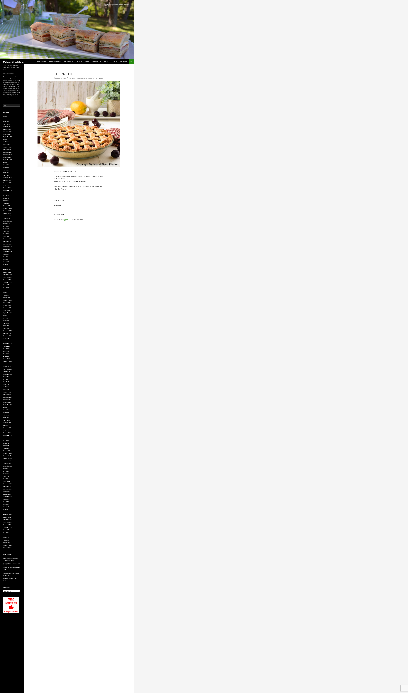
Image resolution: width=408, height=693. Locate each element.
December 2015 (7, 428)
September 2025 (7, 137)
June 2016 (6, 412)
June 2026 (6, 119)
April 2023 (6, 203)
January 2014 (7, 486)
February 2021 (7, 269)
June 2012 (6, 535)
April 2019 (6, 325)
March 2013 (6, 512)
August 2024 (6, 162)
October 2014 (7, 463)
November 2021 (7, 246)
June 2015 (6, 443)
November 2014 (7, 461)
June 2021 (6, 259)
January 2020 (7, 302)
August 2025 (6, 139)
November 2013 (7, 491)
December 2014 (7, 458)
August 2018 (6, 346)
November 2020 (7, 277)
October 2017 (7, 371)
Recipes (87, 62)
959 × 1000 (72, 78)
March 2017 (6, 389)
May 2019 (6, 323)
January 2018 (7, 364)
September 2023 (7, 190)
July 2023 (6, 195)
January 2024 (7, 180)
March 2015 (6, 451)
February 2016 (7, 422)
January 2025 (7, 149)
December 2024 (7, 152)
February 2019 (7, 331)
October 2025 (7, 134)
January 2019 (7, 333)
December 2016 (7, 397)
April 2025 (6, 142)
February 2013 (7, 514)
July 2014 (6, 471)
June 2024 (6, 167)
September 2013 (7, 496)
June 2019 (6, 320)
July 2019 (6, 318)
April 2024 (6, 172)
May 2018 (6, 354)
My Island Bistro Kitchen (13, 62)
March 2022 (6, 236)
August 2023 (6, 193)
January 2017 (7, 394)
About (105, 62)
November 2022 (7, 216)
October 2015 (7, 433)
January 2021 (7, 272)
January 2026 (7, 129)
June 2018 (6, 351)
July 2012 (6, 532)
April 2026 (6, 121)
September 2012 (7, 527)
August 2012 (6, 530)
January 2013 (7, 517)
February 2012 (7, 545)
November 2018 (7, 338)
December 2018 (7, 336)
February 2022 (7, 239)
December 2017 (7, 366)
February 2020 (7, 300)
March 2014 (6, 481)
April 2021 (6, 264)
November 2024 (7, 154)
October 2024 (7, 157)
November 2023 (7, 185)
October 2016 (7, 402)
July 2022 (6, 226)
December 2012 (7, 519)
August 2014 (6, 468)
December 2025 (7, 131)
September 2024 (7, 160)
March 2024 (6, 175)
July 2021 (6, 257)
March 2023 (6, 206)
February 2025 (7, 147)
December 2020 (7, 274)
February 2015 (7, 453)
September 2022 (7, 221)
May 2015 (6, 445)
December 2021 (7, 244)
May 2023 (6, 200)
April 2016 (6, 417)
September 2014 (7, 466)
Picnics (79, 62)
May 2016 (6, 415)
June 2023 (6, 198)
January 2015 (7, 456)
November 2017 (7, 369)
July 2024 (6, 165)
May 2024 (6, 170)
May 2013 (6, 507)
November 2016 (7, 399)
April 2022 (6, 234)
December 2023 (7, 183)
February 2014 (7, 484)
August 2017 (6, 376)
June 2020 (6, 290)
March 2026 (6, 124)
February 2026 (7, 126)
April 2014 (6, 479)
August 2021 (6, 254)
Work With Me (96, 62)
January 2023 (7, 211)
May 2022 (6, 231)
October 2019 (7, 310)
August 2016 (6, 407)
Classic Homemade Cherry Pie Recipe (90, 78)
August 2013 (6, 499)
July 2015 (6, 440)
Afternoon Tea (41, 62)
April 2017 (6, 387)
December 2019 (7, 305)
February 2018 (7, 361)
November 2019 (7, 308)
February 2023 (7, 208)
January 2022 (7, 241)
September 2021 (7, 251)
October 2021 (7, 249)
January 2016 (7, 425)
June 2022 (6, 228)
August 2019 (6, 315)
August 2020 (6, 285)
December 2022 (7, 213)
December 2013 (7, 489)
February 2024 (7, 177)
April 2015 (6, 448)
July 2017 (6, 379)
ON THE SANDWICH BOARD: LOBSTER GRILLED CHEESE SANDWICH (11, 574)
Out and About (68, 62)
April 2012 (6, 540)
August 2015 (6, 438)
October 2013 (7, 494)
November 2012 (7, 522)
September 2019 (7, 313)
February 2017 (7, 392)
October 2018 (7, 341)
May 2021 (6, 262)
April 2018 (6, 356)
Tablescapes (123, 62)
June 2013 (6, 504)
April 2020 (6, 295)
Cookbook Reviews (55, 62)
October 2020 (7, 280)
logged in (66, 220)
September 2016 (7, 405)
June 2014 (6, 473)
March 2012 (6, 542)
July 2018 (6, 348)
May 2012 (6, 537)
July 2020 (6, 287)
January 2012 (7, 547)
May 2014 (6, 476)
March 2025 (6, 144)
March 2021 (6, 267)
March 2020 (6, 297)
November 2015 (7, 430)
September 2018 (7, 343)
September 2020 (7, 282)
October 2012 (7, 525)
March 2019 (6, 328)
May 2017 (6, 384)
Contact (114, 62)
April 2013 (6, 509)
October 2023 (7, 188)
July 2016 (6, 410)
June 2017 (6, 382)
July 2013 (6, 502)
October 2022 (7, 218)
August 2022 (6, 223)
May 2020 (6, 292)
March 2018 (6, 359)
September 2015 (7, 435)
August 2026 (6, 116)
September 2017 (7, 374)
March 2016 (6, 420)
